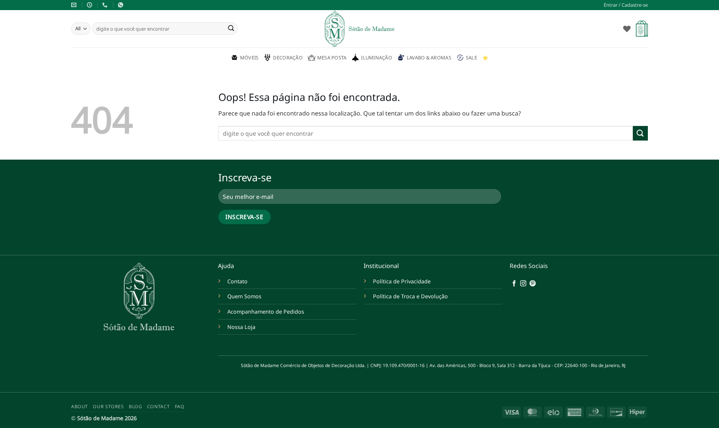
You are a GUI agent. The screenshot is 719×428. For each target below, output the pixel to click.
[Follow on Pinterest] (533, 283)
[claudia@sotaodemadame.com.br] (74, 5)
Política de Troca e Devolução (410, 296)
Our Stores (108, 406)
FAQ (180, 406)
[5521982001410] (121, 5)
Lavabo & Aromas (429, 57)
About (79, 406)
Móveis (249, 57)
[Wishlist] (627, 29)
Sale (471, 57)
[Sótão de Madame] (359, 28)
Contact (158, 406)
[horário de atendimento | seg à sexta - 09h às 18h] (90, 5)
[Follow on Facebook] (514, 283)
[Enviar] (231, 28)
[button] (626, 5)
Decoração (287, 57)
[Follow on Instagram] (523, 283)
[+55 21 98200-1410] (105, 5)
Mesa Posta (332, 57)
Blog (135, 406)
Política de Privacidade (402, 281)
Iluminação (376, 57)
